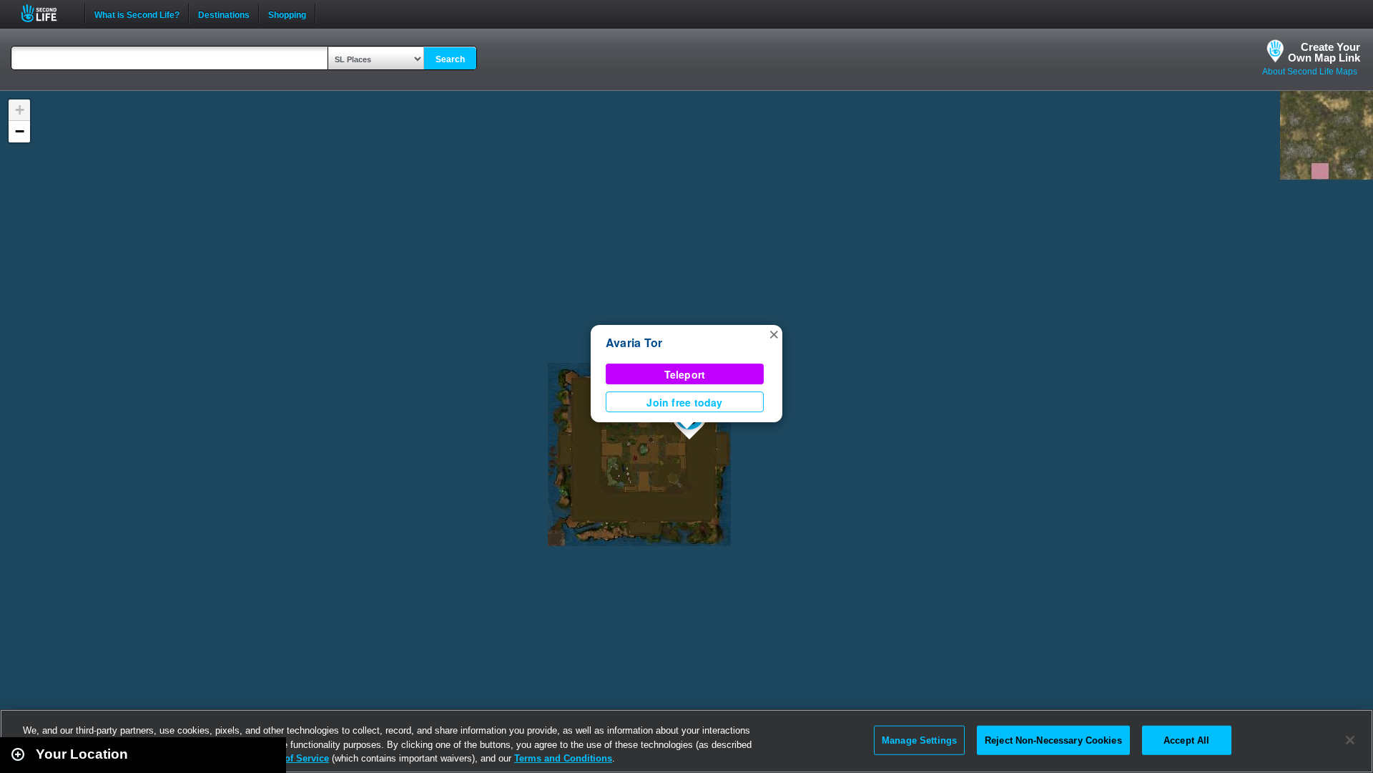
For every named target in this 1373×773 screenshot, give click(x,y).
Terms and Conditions (563, 758)
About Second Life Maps (1309, 72)
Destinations (224, 13)
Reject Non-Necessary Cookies (1053, 739)
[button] (773, 333)
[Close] (1350, 740)
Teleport (685, 374)
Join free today (684, 402)
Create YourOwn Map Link (1324, 52)
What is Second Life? (136, 13)
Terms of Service (292, 758)
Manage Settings (919, 739)
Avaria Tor (634, 342)
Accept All (1186, 739)
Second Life (47, 13)
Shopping (287, 13)
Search (450, 59)
